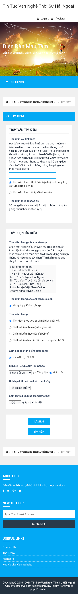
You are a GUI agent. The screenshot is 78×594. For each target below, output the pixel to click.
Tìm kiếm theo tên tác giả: (24, 201)
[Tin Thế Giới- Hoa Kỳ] (32, 270)
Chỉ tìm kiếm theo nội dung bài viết (32, 327)
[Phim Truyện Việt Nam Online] (32, 287)
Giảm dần (58, 372)
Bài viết (16, 357)
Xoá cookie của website (17, 564)
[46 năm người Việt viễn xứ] (32, 274)
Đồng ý (16, 305)
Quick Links (17, 82)
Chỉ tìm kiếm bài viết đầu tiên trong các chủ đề (38, 340)
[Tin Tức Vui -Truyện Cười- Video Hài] (32, 280)
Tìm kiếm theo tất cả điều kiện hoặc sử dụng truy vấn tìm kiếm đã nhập (38, 184)
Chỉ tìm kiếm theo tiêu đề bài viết (30, 333)
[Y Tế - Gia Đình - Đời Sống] (32, 284)
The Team (9, 553)
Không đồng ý (34, 305)
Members (8, 558)
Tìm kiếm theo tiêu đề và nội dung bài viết (35, 320)
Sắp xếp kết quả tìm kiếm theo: (27, 366)
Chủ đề (30, 357)
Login (44, 18)
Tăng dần (42, 372)
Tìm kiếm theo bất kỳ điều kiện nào (32, 192)
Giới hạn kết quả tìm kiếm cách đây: (30, 381)
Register (60, 18)
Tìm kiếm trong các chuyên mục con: (31, 299)
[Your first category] (32, 267)
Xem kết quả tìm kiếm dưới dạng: (28, 350)
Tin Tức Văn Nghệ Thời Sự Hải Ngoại (38, 6)
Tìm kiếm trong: (18, 314)
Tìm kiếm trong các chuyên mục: (28, 242)
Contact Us (9, 547)
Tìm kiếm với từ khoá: (22, 139)
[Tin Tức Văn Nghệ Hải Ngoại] (32, 277)
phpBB (45, 585)
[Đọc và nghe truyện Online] (32, 291)
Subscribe (39, 524)
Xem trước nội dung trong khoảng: (29, 395)
